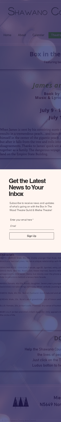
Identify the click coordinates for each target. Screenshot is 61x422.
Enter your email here (21, 220)
